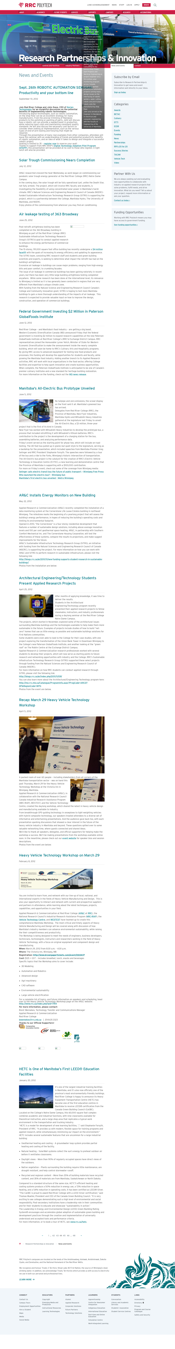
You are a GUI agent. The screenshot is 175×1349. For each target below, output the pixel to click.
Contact (138, 66)
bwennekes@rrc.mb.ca (30, 1019)
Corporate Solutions (73, 1306)
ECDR (116, 126)
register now (50, 143)
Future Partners (71, 1310)
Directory (138, 1303)
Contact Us (23, 1299)
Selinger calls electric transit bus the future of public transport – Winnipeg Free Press (61, 471)
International (145, 12)
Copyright (46, 1299)
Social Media (24, 1320)
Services (74, 12)
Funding (117, 134)
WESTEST (55, 919)
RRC (90, 913)
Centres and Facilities (50, 66)
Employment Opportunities (29, 1306)
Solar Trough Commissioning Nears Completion (57, 160)
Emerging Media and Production (50, 1303)
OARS (90, 66)
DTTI (116, 122)
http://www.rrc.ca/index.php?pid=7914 (38, 1003)
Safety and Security (142, 1315)
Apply (137, 5)
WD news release (77, 374)
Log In (129, 5)
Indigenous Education (96, 1308)
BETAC (117, 114)
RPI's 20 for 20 (121, 146)
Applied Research (72, 1303)
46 (68, 1235)
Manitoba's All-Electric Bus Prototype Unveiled (57, 388)
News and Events (118, 66)
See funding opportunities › (126, 225)
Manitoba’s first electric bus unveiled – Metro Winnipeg (46, 478)
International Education (97, 1311)
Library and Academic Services (119, 1303)
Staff (121, 5)
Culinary (117, 118)
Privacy (137, 1306)
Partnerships (119, 142)
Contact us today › (122, 200)
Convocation (116, 1299)
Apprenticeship (94, 1299)
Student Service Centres (121, 1311)
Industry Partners (72, 66)
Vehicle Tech (119, 159)
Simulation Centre (95, 1320)
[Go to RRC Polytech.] (20, 1244)
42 (53, 1235)
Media (21, 1316)
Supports (92, 12)
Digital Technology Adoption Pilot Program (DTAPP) (57, 146)
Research (126, 12)
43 (57, 1235)
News (114, 5)
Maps (21, 1313)
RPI (20, 66)
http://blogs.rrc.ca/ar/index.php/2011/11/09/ (40, 676)
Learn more (25, 1279)
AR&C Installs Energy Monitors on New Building (57, 495)
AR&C (82, 913)
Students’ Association (120, 1308)
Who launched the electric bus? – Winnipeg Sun (42, 475)
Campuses (109, 12)
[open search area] (155, 5)
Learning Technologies (51, 1311)
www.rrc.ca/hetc (78, 1222)
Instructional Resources (51, 1308)
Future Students (60, 12)
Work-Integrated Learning (98, 1323)
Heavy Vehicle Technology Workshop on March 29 (59, 855)
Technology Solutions (73, 1313)
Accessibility (139, 1299)
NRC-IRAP (92, 916)
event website (69, 838)
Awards (117, 110)
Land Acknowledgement (98, 5)
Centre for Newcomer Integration (96, 1303)
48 (74, 1235)
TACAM (117, 155)
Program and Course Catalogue (142, 1310)
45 (64, 1235)
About (21, 12)
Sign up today (120, 92)
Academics (41, 12)
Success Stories (121, 150)
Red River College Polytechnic (35, 5)
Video (116, 163)
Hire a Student (25, 1310)
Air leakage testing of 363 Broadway (48, 214)
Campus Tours (24, 1303)
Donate (146, 5)
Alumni (68, 1299)
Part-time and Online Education (96, 1316)
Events (117, 130)
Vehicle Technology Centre (32, 919)
